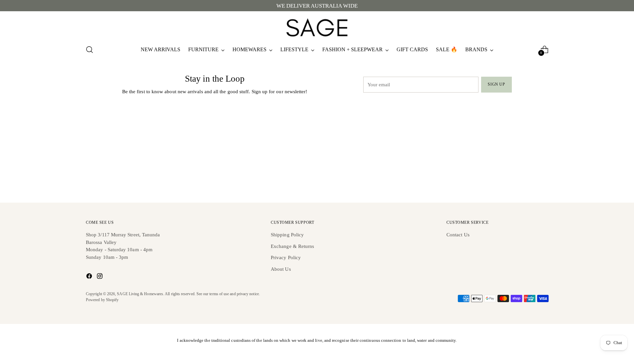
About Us (281, 269)
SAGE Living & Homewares (140, 294)
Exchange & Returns (292, 246)
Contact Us (458, 234)
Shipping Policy (287, 234)
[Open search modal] (89, 49)
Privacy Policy (286, 257)
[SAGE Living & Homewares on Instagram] (100, 277)
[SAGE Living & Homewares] (317, 26)
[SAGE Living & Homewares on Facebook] (90, 277)
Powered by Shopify (102, 300)
